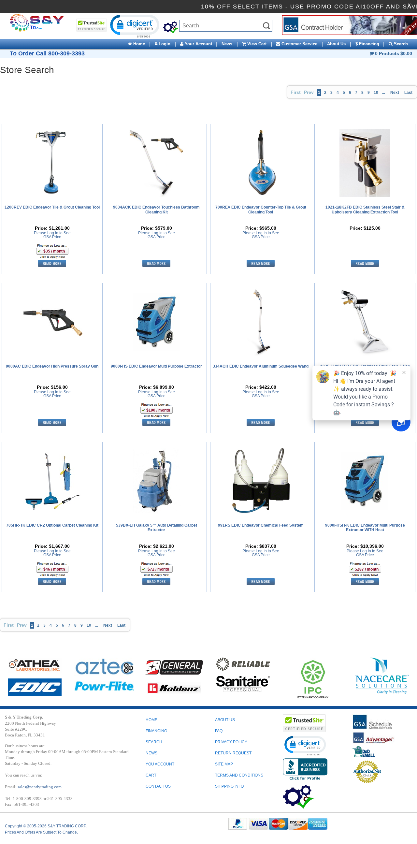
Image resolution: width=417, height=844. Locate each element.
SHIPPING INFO (229, 786)
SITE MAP (224, 764)
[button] (134, 25)
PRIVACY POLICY (231, 742)
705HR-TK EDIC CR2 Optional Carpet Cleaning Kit (52, 525)
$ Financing (367, 43)
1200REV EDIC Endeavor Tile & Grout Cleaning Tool (52, 207)
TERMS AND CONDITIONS (239, 775)
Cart (151, 775)
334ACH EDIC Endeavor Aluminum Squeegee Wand (261, 366)
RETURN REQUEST (233, 753)
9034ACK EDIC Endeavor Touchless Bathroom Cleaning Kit (156, 209)
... (383, 92)
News (227, 43)
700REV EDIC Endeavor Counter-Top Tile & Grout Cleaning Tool (260, 209)
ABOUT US (225, 720)
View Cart (256, 43)
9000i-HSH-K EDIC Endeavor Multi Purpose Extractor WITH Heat (365, 527)
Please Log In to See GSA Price (52, 235)
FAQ (219, 731)
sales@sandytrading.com (40, 786)
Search (400, 43)
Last (408, 92)
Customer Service (298, 43)
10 (376, 92)
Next (394, 92)
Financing (156, 731)
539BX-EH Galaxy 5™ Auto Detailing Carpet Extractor (156, 527)
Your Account (197, 43)
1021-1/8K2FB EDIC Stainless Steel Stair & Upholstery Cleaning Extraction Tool (365, 209)
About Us (336, 43)
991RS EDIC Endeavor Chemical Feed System (261, 525)
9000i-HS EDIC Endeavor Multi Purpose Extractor (156, 366)
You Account (160, 764)
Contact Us (158, 786)
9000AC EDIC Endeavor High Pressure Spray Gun (52, 366)
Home (138, 43)
